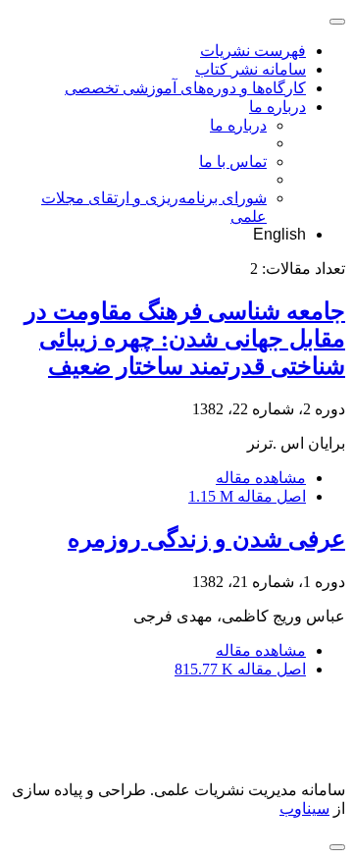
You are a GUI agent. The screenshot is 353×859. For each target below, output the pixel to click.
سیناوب (304, 808)
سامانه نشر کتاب (250, 69)
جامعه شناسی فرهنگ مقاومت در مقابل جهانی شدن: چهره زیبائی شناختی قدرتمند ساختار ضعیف (185, 338)
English (279, 234)
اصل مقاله (247, 496)
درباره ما (277, 106)
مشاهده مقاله (261, 477)
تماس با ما (233, 161)
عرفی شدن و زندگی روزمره (206, 539)
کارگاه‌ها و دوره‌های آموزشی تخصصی (185, 88)
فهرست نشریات (253, 50)
